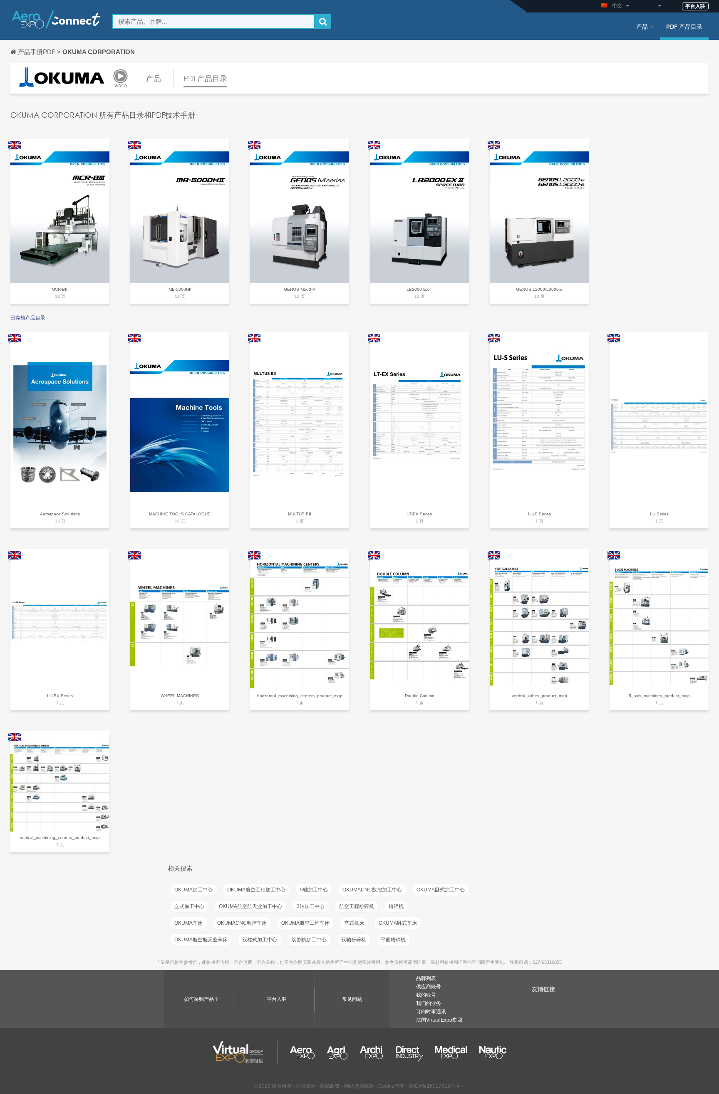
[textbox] (213, 21)
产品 (642, 26)
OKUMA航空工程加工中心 (256, 890)
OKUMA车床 (188, 923)
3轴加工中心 (311, 906)
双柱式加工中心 (259, 940)
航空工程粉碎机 (356, 906)
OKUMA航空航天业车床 (201, 940)
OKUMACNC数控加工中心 (372, 890)
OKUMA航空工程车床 (305, 923)
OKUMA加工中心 (193, 890)
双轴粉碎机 (353, 940)
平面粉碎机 (393, 940)
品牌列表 (426, 978)
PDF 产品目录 (684, 26)
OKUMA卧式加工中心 (441, 890)
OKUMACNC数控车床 (242, 923)
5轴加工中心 (314, 890)
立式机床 (354, 923)
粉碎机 (396, 906)
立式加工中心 (189, 906)
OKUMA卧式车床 (398, 923)
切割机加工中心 (309, 940)
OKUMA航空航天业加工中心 (250, 906)
